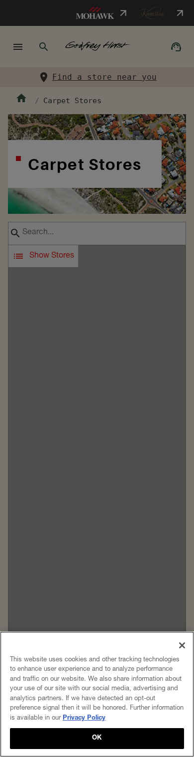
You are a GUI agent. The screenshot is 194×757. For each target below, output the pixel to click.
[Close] (182, 645)
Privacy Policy (84, 718)
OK (96, 738)
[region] (97, 694)
